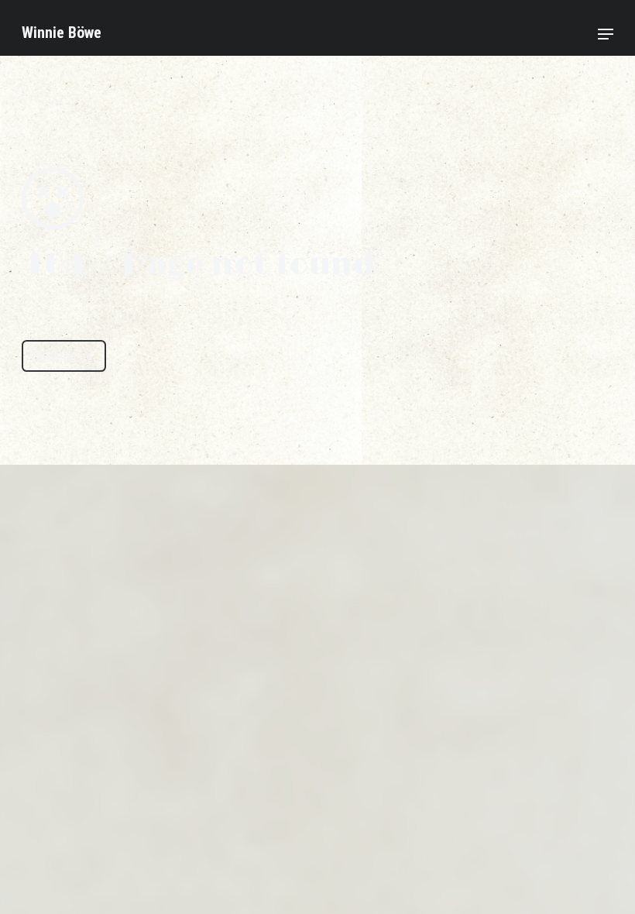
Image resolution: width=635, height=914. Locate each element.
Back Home (64, 356)
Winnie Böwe (61, 32)
